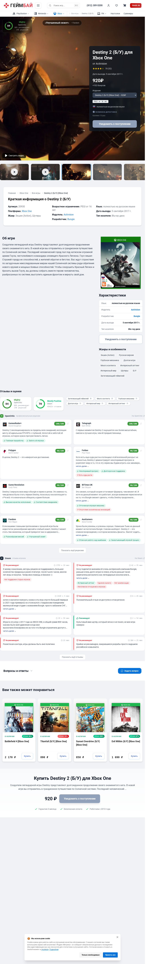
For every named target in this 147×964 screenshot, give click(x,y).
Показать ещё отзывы (72, 657)
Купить (27, 756)
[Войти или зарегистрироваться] (108, 5)
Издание (97, 90)
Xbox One (24, 193)
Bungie (71, 219)
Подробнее (53, 949)
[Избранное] (116, 5)
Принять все (110, 955)
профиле (45, 949)
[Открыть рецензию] (67, 423)
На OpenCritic (137, 416)
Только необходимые (90, 955)
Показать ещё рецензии (72, 550)
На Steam (139, 558)
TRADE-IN (136, 5)
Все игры (75, 14)
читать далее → (82, 466)
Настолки (115, 13)
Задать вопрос (131, 671)
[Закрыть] (117, 937)
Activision (69, 214)
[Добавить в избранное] (31, 700)
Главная (12, 193)
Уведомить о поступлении (114, 123)
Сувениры (128, 13)
